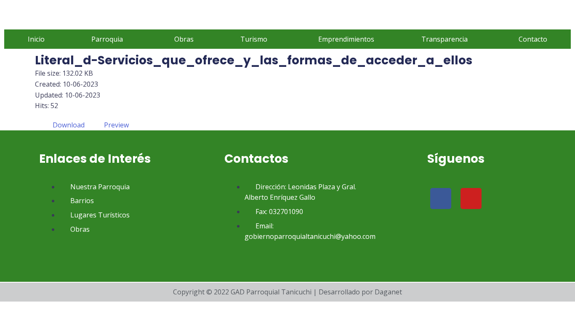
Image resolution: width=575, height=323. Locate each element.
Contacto (533, 39)
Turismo (253, 39)
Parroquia (107, 39)
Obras (184, 39)
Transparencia (444, 39)
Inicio (36, 39)
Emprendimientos (346, 39)
